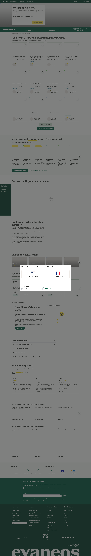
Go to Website (48, 288)
